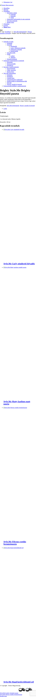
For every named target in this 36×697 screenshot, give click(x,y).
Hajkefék (9, 45)
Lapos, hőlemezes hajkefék (17, 48)
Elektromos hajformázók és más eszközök (18, 19)
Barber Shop (10, 22)
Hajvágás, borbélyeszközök (11, 67)
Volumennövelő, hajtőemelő (14, 79)
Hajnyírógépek (11, 68)
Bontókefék (13, 46)
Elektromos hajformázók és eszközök (13, 60)
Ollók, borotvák (11, 70)
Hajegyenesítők (11, 64)
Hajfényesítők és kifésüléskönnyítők (17, 81)
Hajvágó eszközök (12, 21)
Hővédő (9, 83)
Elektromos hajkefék (16, 49)
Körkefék (9, 43)
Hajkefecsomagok (12, 59)
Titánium (12, 57)
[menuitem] (19, 8)
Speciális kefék (11, 52)
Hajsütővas (10, 65)
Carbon (12, 56)
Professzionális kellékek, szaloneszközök (14, 86)
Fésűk (8, 54)
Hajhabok (9, 75)
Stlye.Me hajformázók (9, 73)
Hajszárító (10, 62)
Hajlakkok (10, 76)
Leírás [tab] (5, 108)
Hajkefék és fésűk (12, 13)
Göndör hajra (10, 78)
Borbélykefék (14, 51)
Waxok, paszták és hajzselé (14, 84)
